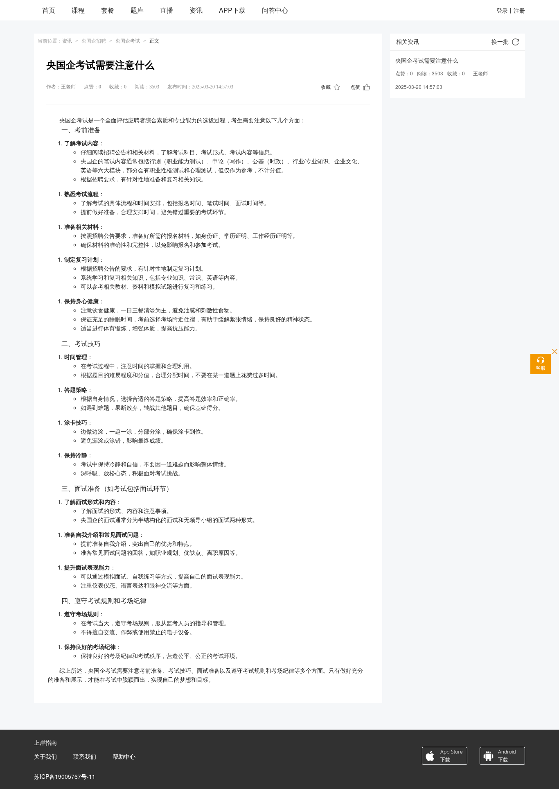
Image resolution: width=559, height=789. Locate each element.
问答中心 (275, 10)
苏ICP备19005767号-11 (64, 776)
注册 (519, 10)
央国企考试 (127, 41)
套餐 (107, 10)
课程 (78, 10)
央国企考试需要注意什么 (426, 60)
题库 (137, 10)
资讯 (196, 10)
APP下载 (232, 10)
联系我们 (84, 756)
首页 (48, 10)
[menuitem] (48, 10)
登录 (502, 10)
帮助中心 (124, 756)
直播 (166, 10)
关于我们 (45, 756)
